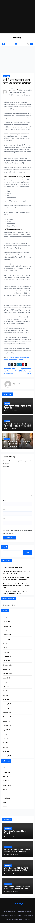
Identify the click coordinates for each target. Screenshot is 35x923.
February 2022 (7, 704)
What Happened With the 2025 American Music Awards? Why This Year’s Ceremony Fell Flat (16, 870)
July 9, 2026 (9, 836)
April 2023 (5, 648)
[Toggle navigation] (16, 44)
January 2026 (6, 622)
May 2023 (5, 643)
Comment (6, 467)
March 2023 (6, 652)
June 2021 (6, 738)
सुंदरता (4, 802)
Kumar (12, 88)
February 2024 (7, 635)
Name (5, 500)
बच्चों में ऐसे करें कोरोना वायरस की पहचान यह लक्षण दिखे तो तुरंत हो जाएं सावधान (10, 371)
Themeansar (28, 911)
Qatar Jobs (6, 776)
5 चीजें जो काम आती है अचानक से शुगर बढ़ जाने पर (17, 407)
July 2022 (5, 682)
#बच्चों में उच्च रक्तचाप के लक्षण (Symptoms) (19, 95)
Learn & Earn (6, 772)
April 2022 (5, 695)
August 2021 (6, 730)
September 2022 (7, 673)
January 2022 (6, 708)
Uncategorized (7, 785)
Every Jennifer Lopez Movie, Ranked (13, 567)
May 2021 (5, 743)
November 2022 (7, 665)
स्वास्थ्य (5, 807)
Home (2, 915)
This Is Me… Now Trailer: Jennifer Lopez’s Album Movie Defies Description (17, 851)
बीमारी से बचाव (6, 76)
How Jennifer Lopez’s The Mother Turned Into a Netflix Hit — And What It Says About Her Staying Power (16, 585)
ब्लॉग (29, 919)
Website (5, 519)
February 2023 (7, 656)
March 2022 (6, 699)
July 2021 (5, 734)
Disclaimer (25, 915)
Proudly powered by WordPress (10, 911)
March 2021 (6, 751)
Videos (20, 919)
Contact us (19, 915)
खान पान (5, 789)
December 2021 (7, 712)
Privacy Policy (8, 919)
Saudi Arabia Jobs (8, 781)
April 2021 (5, 747)
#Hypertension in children (25, 90)
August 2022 (6, 678)
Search (4, 547)
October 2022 (6, 669)
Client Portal (13, 915)
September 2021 (7, 725)
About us (7, 915)
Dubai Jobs (6, 768)
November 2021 (7, 717)
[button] (28, 44)
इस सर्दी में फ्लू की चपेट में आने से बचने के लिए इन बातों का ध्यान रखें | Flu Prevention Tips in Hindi (17, 443)
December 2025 (7, 626)
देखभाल (5, 794)
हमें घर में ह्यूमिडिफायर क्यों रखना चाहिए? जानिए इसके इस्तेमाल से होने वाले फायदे (17, 425)
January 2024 (6, 639)
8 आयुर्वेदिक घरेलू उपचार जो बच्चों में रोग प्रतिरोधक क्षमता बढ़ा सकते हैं (24, 371)
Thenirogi (17, 37)
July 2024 (5, 630)
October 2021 (6, 721)
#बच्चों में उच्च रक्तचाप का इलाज (17, 92)
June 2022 (6, 686)
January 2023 (6, 661)
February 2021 (7, 756)
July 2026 (5, 617)
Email (4, 509)
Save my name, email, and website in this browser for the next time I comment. (17, 532)
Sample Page (15, 919)
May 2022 (5, 691)
